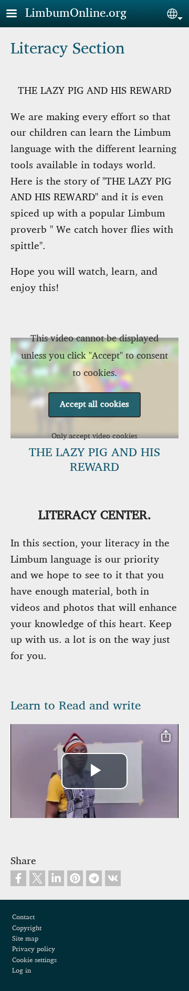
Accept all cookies (94, 404)
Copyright (26, 928)
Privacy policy (33, 949)
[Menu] (17, 14)
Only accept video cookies (94, 436)
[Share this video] (166, 736)
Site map (25, 938)
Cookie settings (34, 960)
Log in (21, 970)
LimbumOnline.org (76, 13)
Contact (23, 917)
